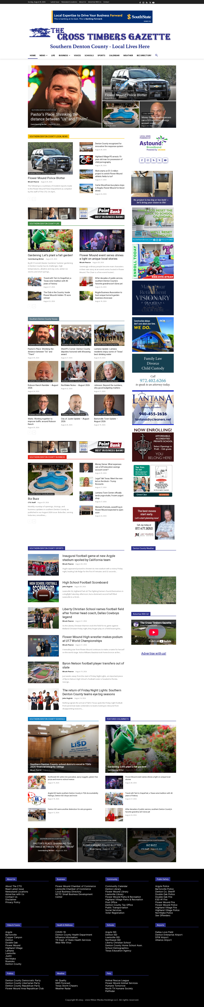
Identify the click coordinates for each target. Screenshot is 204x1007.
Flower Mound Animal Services (121, 983)
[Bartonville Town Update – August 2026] (109, 405)
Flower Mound (12, 945)
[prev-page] (29, 199)
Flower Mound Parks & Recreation (123, 896)
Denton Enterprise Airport (168, 934)
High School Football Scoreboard (85, 582)
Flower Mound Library (116, 891)
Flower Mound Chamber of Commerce (75, 886)
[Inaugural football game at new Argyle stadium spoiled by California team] (43, 565)
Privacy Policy (12, 902)
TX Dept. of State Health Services (73, 940)
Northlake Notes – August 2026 (75, 385)
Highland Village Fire (166, 907)
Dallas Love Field (164, 932)
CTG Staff (32, 502)
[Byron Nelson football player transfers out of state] (43, 672)
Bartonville (11, 934)
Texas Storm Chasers (66, 985)
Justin (8, 955)
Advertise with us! (153, 653)
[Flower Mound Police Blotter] (139, 83)
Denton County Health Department (73, 934)
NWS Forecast (62, 983)
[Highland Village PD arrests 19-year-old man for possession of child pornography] (86, 160)
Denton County (13, 964)
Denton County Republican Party (22, 985)
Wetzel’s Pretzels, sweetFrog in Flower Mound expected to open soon (109, 510)
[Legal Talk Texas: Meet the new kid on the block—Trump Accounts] (86, 482)
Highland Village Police (167, 910)
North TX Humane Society (119, 988)
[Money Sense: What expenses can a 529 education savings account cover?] (157, 114)
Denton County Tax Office (119, 904)
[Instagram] (143, 2)
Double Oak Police (165, 894)
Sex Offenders (162, 915)
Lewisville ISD (112, 937)
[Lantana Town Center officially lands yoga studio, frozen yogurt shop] (86, 496)
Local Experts (148, 113)
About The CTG (13, 886)
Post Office (111, 902)
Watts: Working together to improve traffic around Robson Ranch (42, 421)
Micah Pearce (33, 182)
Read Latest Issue (14, 889)
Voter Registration (114, 912)
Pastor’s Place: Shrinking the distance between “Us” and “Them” (41, 352)
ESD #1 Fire (161, 899)
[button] (156, 55)
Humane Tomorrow (115, 985)
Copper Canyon (13, 937)
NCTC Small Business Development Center (74, 895)
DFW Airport (161, 937)
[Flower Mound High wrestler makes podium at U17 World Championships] (43, 646)
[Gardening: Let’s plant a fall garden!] (50, 240)
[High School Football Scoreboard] (43, 591)
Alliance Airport (163, 940)
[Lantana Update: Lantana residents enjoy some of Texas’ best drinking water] (109, 335)
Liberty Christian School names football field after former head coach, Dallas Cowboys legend (93, 613)
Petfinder (110, 991)
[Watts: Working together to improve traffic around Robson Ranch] (43, 405)
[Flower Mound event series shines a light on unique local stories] (102, 240)
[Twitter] (150, 2)
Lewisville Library (114, 894)
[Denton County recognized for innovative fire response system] (86, 147)
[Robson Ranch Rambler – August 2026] (43, 371)
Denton (9, 940)
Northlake (10, 958)
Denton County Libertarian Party (22, 983)
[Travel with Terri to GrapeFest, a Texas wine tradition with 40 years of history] (34, 281)
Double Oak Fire (163, 896)
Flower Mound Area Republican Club (24, 988)
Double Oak (11, 942)
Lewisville (10, 953)
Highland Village (13, 948)
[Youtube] (153, 2)
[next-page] (34, 199)
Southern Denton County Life (44, 224)
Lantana (9, 950)
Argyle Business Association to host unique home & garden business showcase (108, 295)
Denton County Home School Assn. (123, 945)
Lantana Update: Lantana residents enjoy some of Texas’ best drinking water (108, 352)
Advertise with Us (14, 894)
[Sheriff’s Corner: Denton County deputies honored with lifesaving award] (76, 335)
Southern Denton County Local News (120, 91)
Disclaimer (10, 899)
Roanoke (10, 961)
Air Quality (60, 980)
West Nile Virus (63, 942)
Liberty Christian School (118, 942)
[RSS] (147, 2)
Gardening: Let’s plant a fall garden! (50, 255)
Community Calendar (116, 886)
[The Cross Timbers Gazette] (102, 37)
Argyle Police (162, 886)
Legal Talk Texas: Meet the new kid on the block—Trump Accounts (109, 481)
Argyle (8, 932)
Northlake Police (164, 912)
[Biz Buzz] (120, 114)
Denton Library (113, 889)
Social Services (113, 910)
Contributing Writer (36, 259)
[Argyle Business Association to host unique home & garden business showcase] (86, 295)
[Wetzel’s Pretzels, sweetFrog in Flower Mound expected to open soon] (86, 510)
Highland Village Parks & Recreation (124, 899)
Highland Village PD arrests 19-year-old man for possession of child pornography (109, 159)
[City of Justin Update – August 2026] (76, 405)
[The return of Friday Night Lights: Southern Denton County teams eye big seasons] (43, 699)
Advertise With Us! (141, 614)
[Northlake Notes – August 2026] (76, 371)
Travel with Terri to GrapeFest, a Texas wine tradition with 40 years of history (57, 281)
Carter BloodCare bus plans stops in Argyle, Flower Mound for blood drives (109, 188)
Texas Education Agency (118, 950)
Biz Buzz (33, 498)
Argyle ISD (110, 932)
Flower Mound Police (166, 904)
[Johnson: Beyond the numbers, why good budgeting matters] (109, 371)
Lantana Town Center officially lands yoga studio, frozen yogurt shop (109, 495)
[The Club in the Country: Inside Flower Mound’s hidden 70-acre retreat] (34, 295)
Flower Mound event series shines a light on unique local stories (102, 257)
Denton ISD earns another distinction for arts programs (70, 809)
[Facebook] (140, 2)
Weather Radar (63, 988)
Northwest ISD (113, 940)
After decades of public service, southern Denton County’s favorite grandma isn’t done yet (109, 281)
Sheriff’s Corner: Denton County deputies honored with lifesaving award (75, 352)
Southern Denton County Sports (46, 548)
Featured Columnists (118, 719)
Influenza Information (66, 937)
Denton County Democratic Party (23, 980)
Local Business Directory (68, 891)
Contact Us (11, 896)
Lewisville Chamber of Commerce (73, 889)
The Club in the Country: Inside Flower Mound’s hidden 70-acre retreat (57, 295)
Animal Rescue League (117, 980)
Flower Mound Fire (165, 902)
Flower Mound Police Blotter (46, 178)
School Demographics (117, 948)
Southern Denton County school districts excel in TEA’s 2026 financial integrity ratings (60, 765)
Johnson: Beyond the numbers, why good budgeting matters (108, 386)
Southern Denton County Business (118, 119)
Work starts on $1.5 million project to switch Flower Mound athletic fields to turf (108, 174)
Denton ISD (111, 934)
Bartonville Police (164, 889)
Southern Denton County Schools (47, 719)
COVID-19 (60, 932)
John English (67, 586)
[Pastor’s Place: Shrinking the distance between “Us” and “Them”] (65, 96)
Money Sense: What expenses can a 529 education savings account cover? (108, 467)
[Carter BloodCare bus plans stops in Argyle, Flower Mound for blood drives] (86, 188)
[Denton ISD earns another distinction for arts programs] (37, 814)
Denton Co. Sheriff (165, 891)
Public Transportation (116, 907)
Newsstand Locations (16, 891)
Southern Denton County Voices (44, 110)
